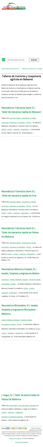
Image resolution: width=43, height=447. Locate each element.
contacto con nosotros (15, 438)
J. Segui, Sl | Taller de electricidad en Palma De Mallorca (20, 397)
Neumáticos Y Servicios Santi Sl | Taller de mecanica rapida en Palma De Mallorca (20, 232)
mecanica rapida (14, 118)
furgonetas (25, 129)
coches (9, 129)
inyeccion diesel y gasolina (27, 405)
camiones (16, 129)
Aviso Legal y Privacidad (21, 442)
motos (4, 129)
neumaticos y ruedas (29, 118)
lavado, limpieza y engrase (19, 280)
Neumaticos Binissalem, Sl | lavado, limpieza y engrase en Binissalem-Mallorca (20, 309)
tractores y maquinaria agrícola (12, 417)
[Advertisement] (21, 34)
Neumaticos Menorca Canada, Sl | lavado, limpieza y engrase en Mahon (20, 271)
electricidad (13, 405)
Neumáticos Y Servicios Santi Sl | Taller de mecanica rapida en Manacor (21, 109)
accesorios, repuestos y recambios (13, 123)
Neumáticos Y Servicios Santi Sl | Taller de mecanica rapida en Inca (19, 193)
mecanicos (5, 280)
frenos (28, 123)
